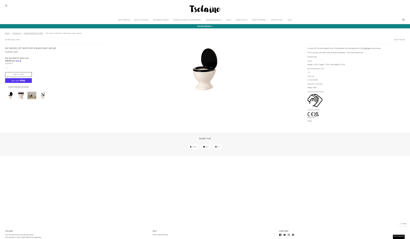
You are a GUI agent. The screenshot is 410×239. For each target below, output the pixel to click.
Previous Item (13, 40)
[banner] (205, 9)
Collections (17, 33)
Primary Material (315, 84)
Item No (311, 76)
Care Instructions (316, 92)
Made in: (311, 118)
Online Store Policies (160, 235)
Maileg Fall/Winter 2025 (33, 33)
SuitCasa (366, 48)
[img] (6, 5)
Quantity (8, 64)
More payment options (18, 87)
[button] (205, 26)
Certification (313, 110)
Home (7, 33)
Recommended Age (316, 69)
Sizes (310, 61)
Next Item (398, 40)
